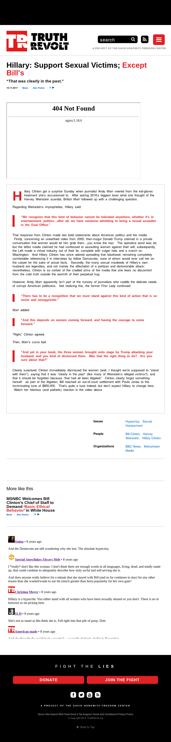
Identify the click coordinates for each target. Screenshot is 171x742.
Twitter (81, 695)
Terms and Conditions (105, 714)
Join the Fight (122, 680)
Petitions (136, 34)
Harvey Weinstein (139, 435)
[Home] (37, 41)
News (25, 87)
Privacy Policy (125, 714)
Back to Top (87, 727)
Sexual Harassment (139, 423)
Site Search (51, 714)
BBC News (133, 446)
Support (87, 714)
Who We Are (139, 59)
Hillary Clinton (151, 438)
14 (35, 514)
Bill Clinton (133, 433)
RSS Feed (64, 714)
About (41, 714)
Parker (39, 87)
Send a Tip (76, 714)
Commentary (140, 27)
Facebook (73, 695)
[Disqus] (85, 586)
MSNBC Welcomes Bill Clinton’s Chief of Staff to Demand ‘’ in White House (30, 504)
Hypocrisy (132, 421)
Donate (49, 680)
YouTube (89, 695)
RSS (144, 39)
